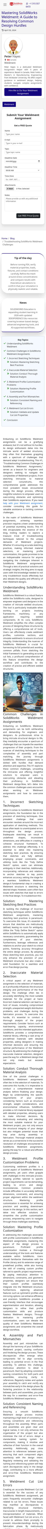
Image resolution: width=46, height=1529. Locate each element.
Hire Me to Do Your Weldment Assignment (23, 92)
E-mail (7, 140)
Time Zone (9, 176)
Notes (7, 195)
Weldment (9, 104)
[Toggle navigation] (5, 4)
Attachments (10, 185)
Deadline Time (11, 167)
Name (7, 130)
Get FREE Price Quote (28, 215)
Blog (12, 238)
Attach (10, 189)
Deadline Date (11, 158)
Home (4, 238)
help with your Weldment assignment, (23, 503)
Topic (7, 149)
